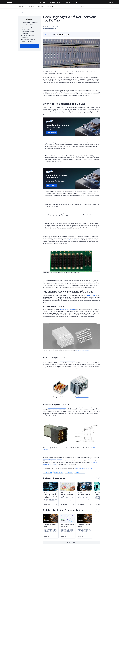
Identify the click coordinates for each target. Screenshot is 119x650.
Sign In (111, 2)
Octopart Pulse (68, 472)
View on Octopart (51, 132)
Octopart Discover (58, 472)
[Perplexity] (60, 35)
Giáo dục (68, 2)
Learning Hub (21, 11)
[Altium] (9, 2)
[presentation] (98, 478)
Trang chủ (21, 6)
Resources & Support (55, 2)
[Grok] (68, 35)
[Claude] (63, 35)
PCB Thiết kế (31, 6)
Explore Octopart (48, 472)
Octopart (28, 11)
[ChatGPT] (57, 35)
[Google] (65, 35)
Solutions (42, 2)
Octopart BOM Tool (79, 472)
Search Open (76, 2)
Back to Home (72, 542)
